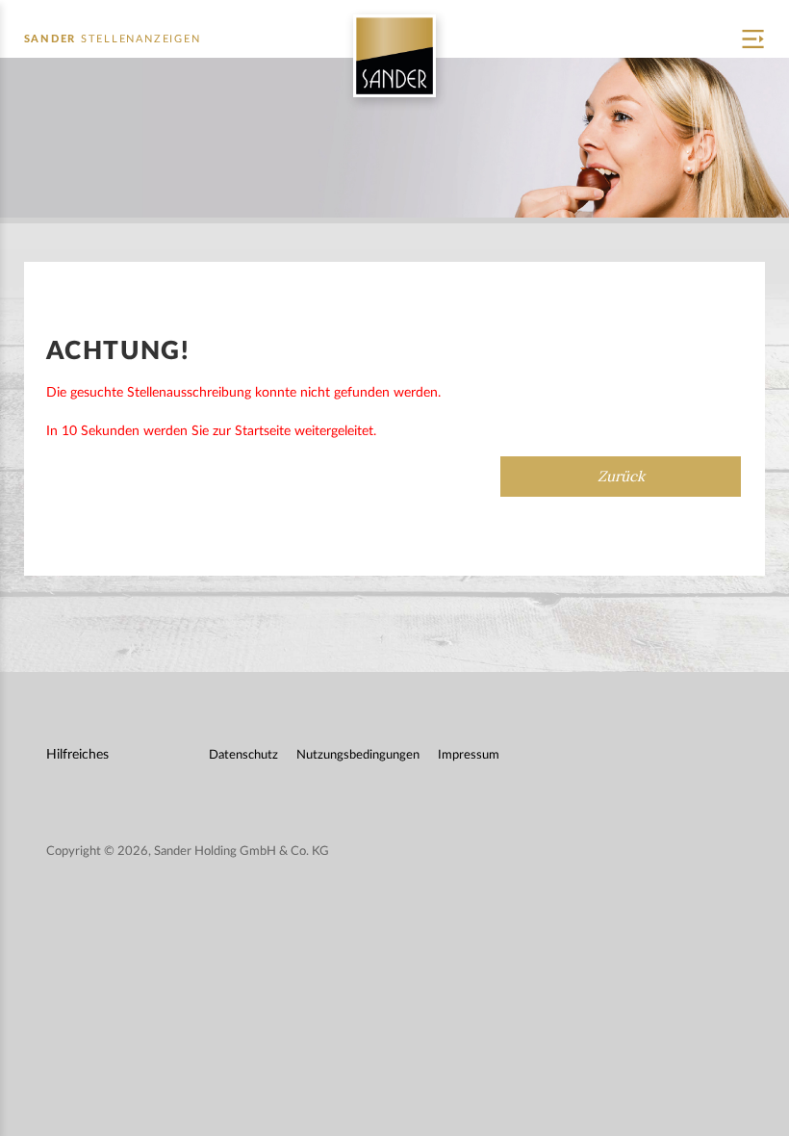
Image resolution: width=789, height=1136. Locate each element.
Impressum (468, 755)
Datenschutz (243, 755)
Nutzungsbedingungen (358, 755)
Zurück (621, 476)
